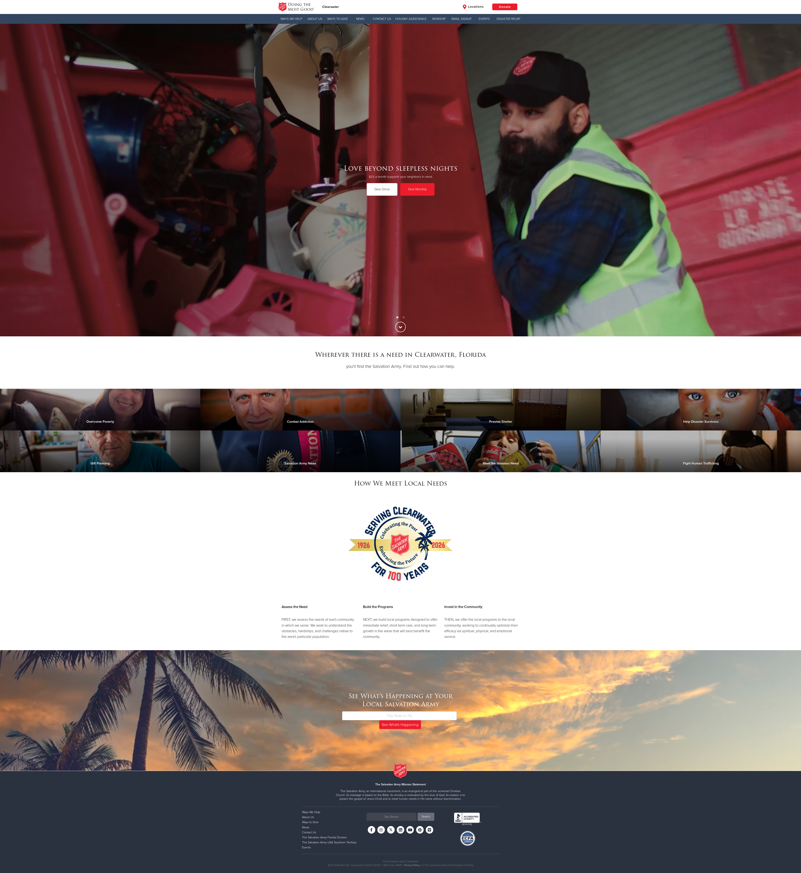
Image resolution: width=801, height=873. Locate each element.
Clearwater (330, 7)
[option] (400, 180)
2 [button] (404, 317)
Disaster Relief (508, 19)
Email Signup (461, 19)
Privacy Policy (412, 865)
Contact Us (382, 19)
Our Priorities (89, 189)
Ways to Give (337, 19)
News (360, 19)
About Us (314, 19)
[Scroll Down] (400, 327)
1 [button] (397, 317)
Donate (505, 7)
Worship (439, 19)
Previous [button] (10, 180)
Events (484, 19)
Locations (475, 7)
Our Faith (122, 189)
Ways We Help (291, 19)
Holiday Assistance (410, 19)
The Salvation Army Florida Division (324, 837)
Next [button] (790, 180)
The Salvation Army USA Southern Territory (329, 842)
